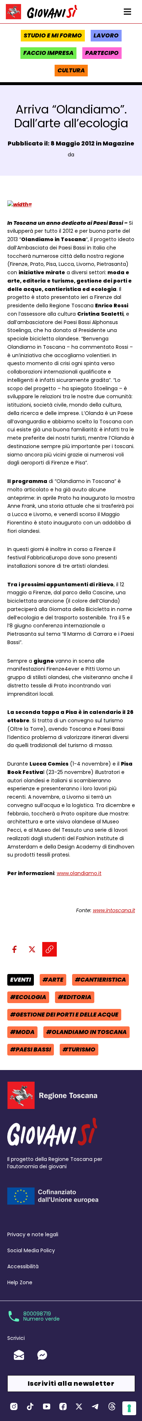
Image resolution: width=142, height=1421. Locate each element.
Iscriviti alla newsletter (71, 1383)
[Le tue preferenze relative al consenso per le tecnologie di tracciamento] (129, 1408)
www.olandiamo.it (79, 873)
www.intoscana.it (114, 910)
